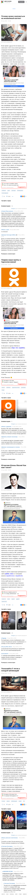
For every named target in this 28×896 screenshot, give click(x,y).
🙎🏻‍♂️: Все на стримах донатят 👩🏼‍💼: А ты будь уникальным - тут (10, 611)
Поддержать (21, 1)
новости (4, 617)
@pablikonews (10, 594)
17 (4, 823)
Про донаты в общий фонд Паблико (7, 187)
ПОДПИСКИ (25, 894)
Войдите (13, 227)
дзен (9, 190)
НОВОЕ (16, 894)
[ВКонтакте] (21, 196)
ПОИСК (7, 894)
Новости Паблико (8, 1)
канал (3, 406)
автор (8, 819)
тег (24, 819)
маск (8, 617)
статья (3, 819)
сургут (13, 617)
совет (20, 819)
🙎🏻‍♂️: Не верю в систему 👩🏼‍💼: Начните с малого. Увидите (10, 399)
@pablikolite (19, 594)
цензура (14, 190)
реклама (23, 406)
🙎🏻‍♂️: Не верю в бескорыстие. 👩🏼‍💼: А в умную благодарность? (10, 813)
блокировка (20, 190)
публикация (14, 819)
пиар (3, 408)
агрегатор (4, 620)
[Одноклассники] (22, 196)
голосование (5, 193)
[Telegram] (24, 196)
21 (4, 196)
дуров (17, 617)
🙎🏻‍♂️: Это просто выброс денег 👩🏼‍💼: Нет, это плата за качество (10, 184)
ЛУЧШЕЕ (20, 894)
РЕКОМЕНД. (12, 894)
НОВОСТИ (3, 894)
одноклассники (15, 406)
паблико (4, 190)
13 (4, 411)
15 (4, 623)
